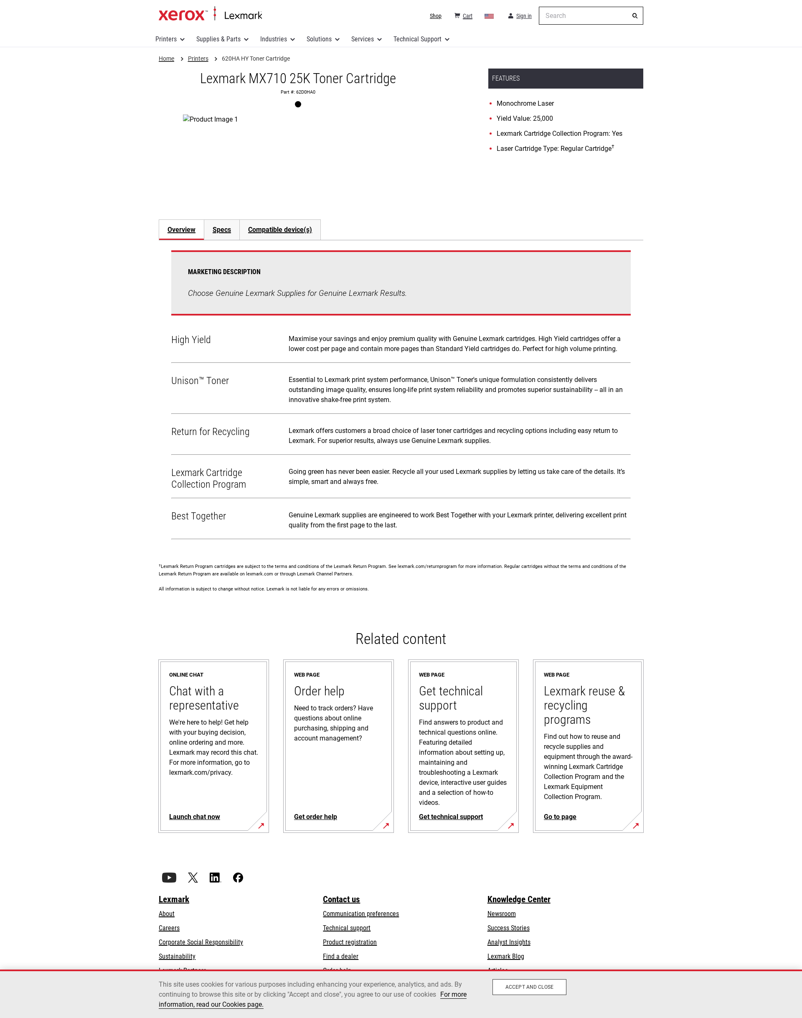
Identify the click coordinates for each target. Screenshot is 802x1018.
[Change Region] (490, 16)
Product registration (350, 942)
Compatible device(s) (280, 230)
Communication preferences (361, 914)
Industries (273, 39)
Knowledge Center (519, 899)
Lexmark (174, 899)
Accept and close (529, 987)
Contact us (341, 899)
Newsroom (501, 914)
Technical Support (417, 39)
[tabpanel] (401, 396)
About (167, 914)
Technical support (347, 928)
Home (210, 14)
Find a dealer (340, 956)
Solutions (319, 39)
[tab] (181, 229)
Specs (222, 230)
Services (362, 39)
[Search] (635, 16)
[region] (401, 994)
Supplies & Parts (218, 39)
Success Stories (508, 928)
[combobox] (591, 16)
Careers (169, 928)
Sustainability (177, 956)
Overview (181, 230)
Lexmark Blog (505, 956)
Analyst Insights (508, 942)
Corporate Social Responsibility (201, 942)
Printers (166, 39)
